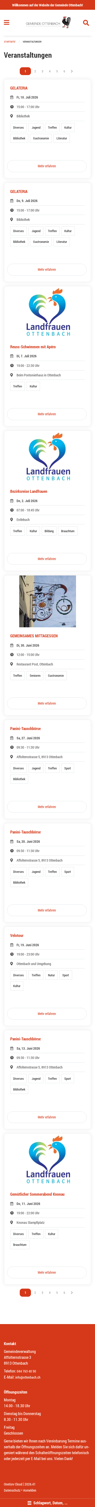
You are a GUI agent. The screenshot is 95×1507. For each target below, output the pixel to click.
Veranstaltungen (32, 41)
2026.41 (30, 1484)
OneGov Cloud (13, 1484)
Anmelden (29, 1490)
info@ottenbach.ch (27, 1377)
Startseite (9, 41)
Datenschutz (12, 1490)
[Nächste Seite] (71, 71)
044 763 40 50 (26, 1371)
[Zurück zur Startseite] (48, 22)
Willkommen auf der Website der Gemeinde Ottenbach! (47, 5)
